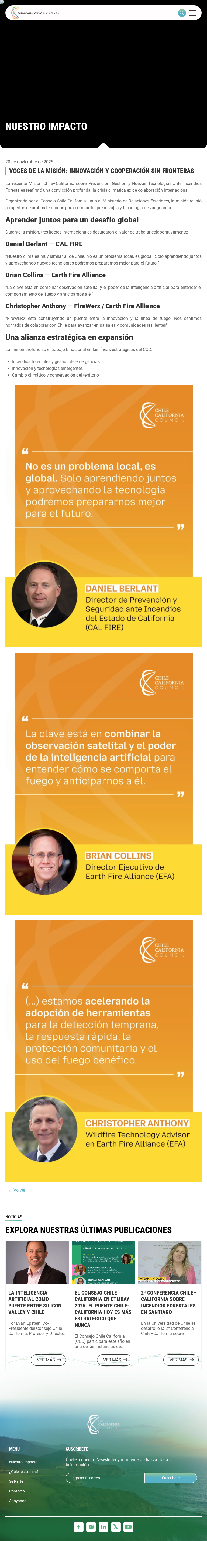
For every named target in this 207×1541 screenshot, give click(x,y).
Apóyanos (17, 1501)
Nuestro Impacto (23, 1462)
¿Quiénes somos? (24, 1471)
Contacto (17, 1491)
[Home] (35, 12)
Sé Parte (16, 1481)
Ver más (46, 1360)
